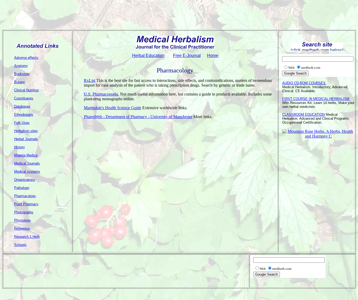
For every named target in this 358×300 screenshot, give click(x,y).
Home (212, 55)
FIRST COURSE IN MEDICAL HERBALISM (315, 99)
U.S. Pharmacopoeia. (101, 94)
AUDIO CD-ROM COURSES (304, 83)
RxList (89, 80)
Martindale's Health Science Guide (112, 108)
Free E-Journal (187, 55)
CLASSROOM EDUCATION (303, 115)
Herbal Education (148, 55)
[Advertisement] (179, 14)
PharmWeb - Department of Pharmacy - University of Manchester (138, 116)
